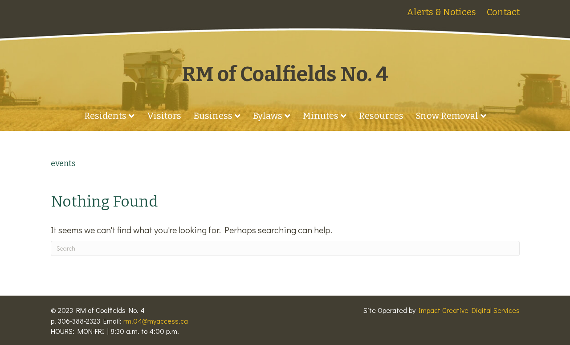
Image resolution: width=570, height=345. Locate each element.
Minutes (320, 115)
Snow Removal (447, 115)
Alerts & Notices (441, 12)
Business (213, 115)
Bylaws (267, 115)
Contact (503, 12)
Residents (105, 115)
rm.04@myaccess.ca (155, 320)
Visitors (164, 115)
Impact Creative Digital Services (469, 310)
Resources (381, 115)
